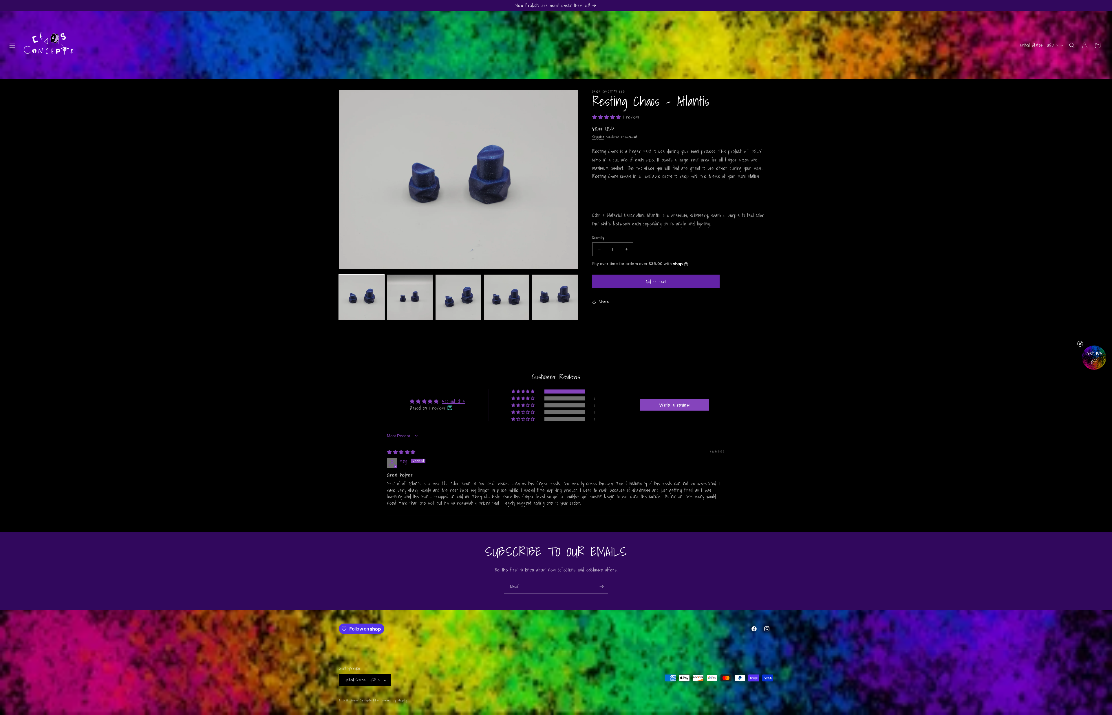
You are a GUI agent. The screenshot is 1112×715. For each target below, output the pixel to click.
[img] (401, 452)
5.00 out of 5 (453, 401)
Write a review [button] (674, 405)
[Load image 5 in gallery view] (555, 297)
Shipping (598, 137)
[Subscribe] (601, 586)
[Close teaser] (1080, 344)
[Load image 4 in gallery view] (506, 297)
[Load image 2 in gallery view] (410, 297)
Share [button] (604, 301)
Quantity (598, 238)
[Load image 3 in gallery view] (458, 297)
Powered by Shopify (394, 700)
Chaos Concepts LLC (365, 700)
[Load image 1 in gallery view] (361, 297)
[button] (12, 45)
